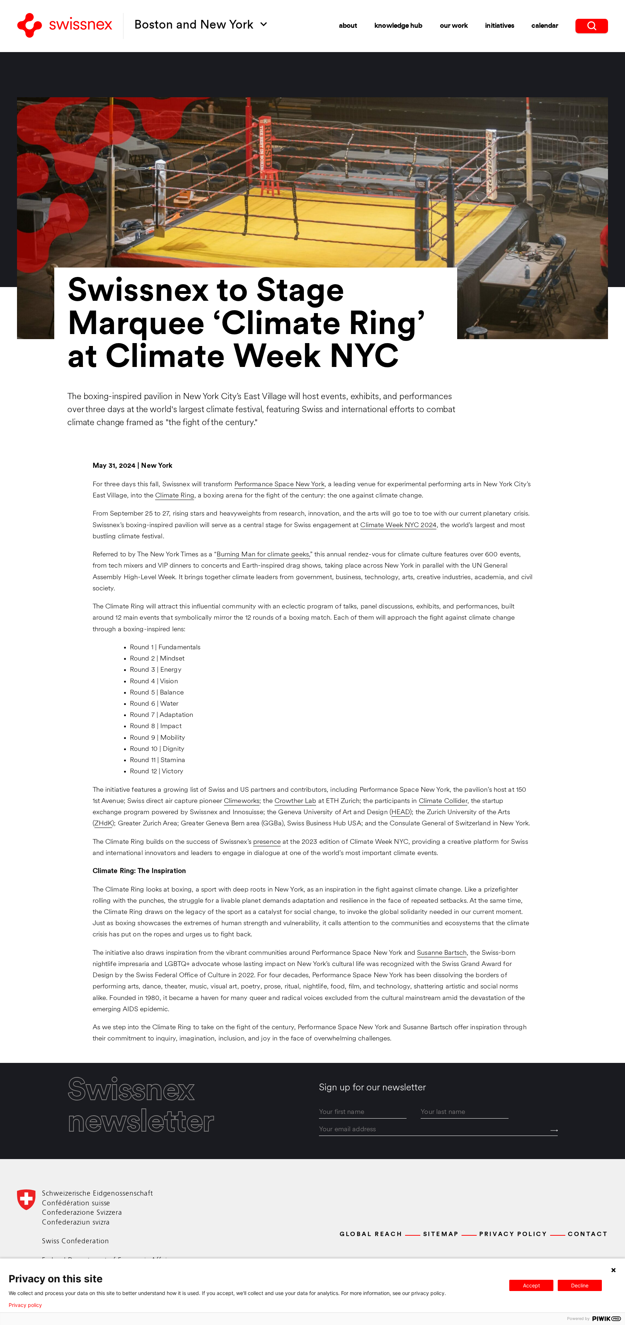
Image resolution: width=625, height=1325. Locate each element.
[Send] (554, 1130)
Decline (579, 1285)
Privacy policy (25, 1305)
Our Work (454, 26)
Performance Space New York (279, 484)
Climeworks (241, 801)
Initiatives (499, 26)
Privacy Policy (513, 1234)
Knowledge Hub (398, 26)
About (348, 26)
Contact (588, 1234)
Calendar (544, 26)
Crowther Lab (295, 801)
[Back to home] (64, 26)
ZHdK (103, 823)
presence (267, 842)
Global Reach (371, 1234)
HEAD (400, 812)
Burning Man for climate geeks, (263, 554)
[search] (591, 26)
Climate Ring (174, 495)
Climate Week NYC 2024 (398, 525)
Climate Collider (443, 801)
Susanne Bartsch (442, 953)
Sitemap (441, 1234)
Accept (531, 1285)
